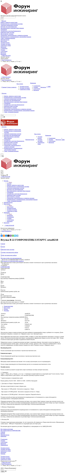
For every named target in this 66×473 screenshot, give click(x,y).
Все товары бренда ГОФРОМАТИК (10, 430)
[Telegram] (17, 236)
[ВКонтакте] (2, 236)
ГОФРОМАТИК (5, 267)
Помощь (3, 453)
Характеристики (8, 306)
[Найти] (2, 19)
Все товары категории (7, 429)
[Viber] (11, 236)
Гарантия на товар (6, 450)
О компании (4, 439)
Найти (2, 471)
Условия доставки (5, 449)
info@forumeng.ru (6, 60)
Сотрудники (4, 442)
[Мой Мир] (6, 236)
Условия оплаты (5, 448)
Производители (5, 435)
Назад (10, 182)
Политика (3, 452)
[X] (8, 236)
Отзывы (3, 440)
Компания (10, 215)
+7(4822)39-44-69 (5, 55)
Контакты (3, 443)
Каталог (9, 183)
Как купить (10, 207)
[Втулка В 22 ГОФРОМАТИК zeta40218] (12, 261)
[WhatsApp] (13, 236)
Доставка (6, 310)
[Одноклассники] (4, 236)
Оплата (6, 309)
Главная (3, 432)
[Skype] (15, 236)
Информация (4, 445)
